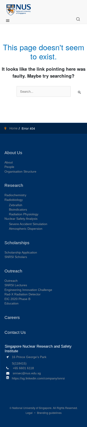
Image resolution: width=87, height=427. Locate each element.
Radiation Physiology (23, 214)
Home (13, 128)
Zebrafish (15, 205)
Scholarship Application (20, 252)
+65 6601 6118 (23, 368)
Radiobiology (13, 199)
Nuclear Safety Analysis (20, 218)
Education (11, 303)
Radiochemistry (15, 195)
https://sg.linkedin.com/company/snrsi (38, 378)
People (9, 167)
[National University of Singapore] (18, 9)
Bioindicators (18, 209)
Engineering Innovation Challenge (28, 290)
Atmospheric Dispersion (25, 228)
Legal (29, 413)
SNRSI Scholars (15, 257)
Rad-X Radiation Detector (22, 294)
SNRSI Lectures (15, 285)
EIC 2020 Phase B (17, 299)
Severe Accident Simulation (28, 224)
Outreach (11, 280)
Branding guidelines (49, 413)
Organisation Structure (20, 171)
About (8, 162)
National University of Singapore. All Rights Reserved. (45, 408)
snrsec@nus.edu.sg (27, 373)
